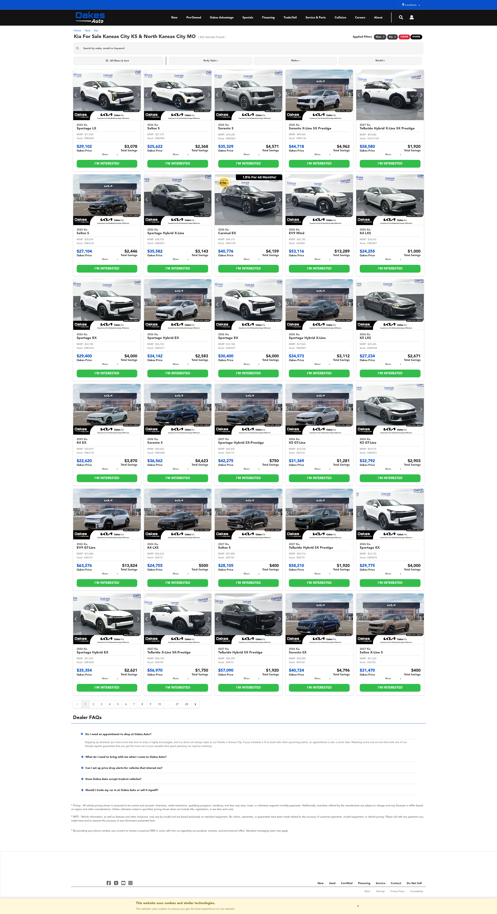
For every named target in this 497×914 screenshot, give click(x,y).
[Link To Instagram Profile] (130, 883)
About (378, 17)
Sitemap (380, 891)
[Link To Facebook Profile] (109, 883)
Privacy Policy (397, 891)
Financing (268, 17)
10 (159, 704)
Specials (247, 17)
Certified (347, 883)
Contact (396, 883)
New (174, 17)
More (105, 154)
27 (177, 704)
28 (186, 704)
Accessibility (416, 891)
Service (380, 883)
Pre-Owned (193, 17)
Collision (340, 17)
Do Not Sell (414, 883)
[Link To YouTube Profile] (123, 883)
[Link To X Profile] (116, 883)
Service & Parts (316, 17)
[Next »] (195, 704)
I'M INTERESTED (107, 163)
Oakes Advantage (222, 17)
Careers (360, 17)
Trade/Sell (290, 17)
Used (332, 883)
